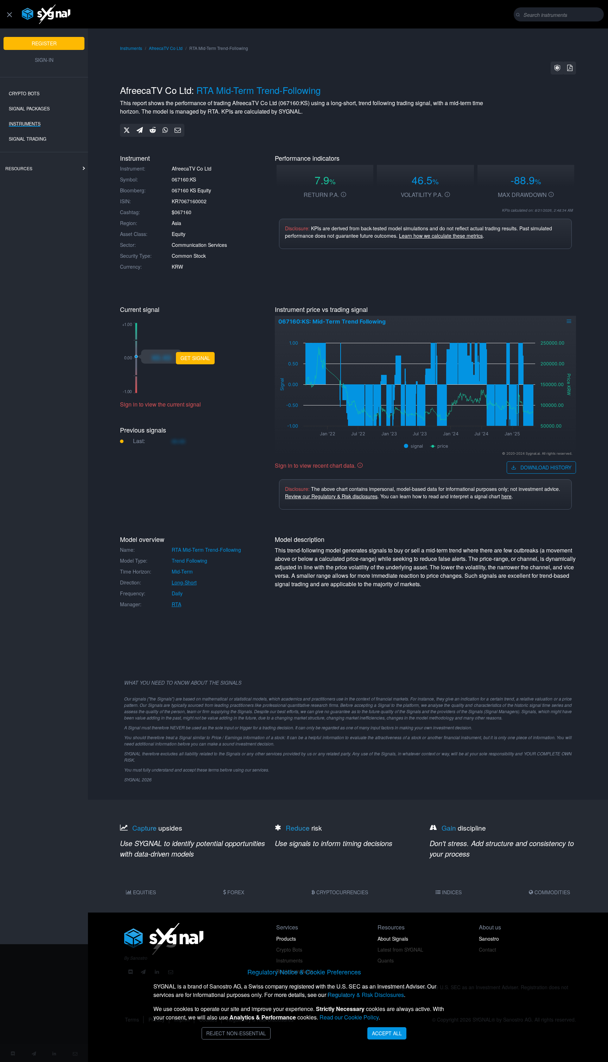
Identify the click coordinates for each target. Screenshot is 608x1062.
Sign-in (44, 59)
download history (545, 467)
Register (44, 43)
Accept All (387, 1033)
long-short (184, 582)
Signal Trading (27, 139)
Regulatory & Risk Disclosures (366, 995)
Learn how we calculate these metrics (441, 235)
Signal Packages (29, 108)
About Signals (393, 938)
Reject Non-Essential (236, 1033)
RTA (176, 604)
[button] (557, 68)
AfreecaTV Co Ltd (166, 48)
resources (18, 168)
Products (286, 938)
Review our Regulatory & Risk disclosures (331, 496)
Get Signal (195, 358)
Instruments (24, 124)
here (506, 496)
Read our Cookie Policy (349, 1017)
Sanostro (489, 938)
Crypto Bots (24, 93)
